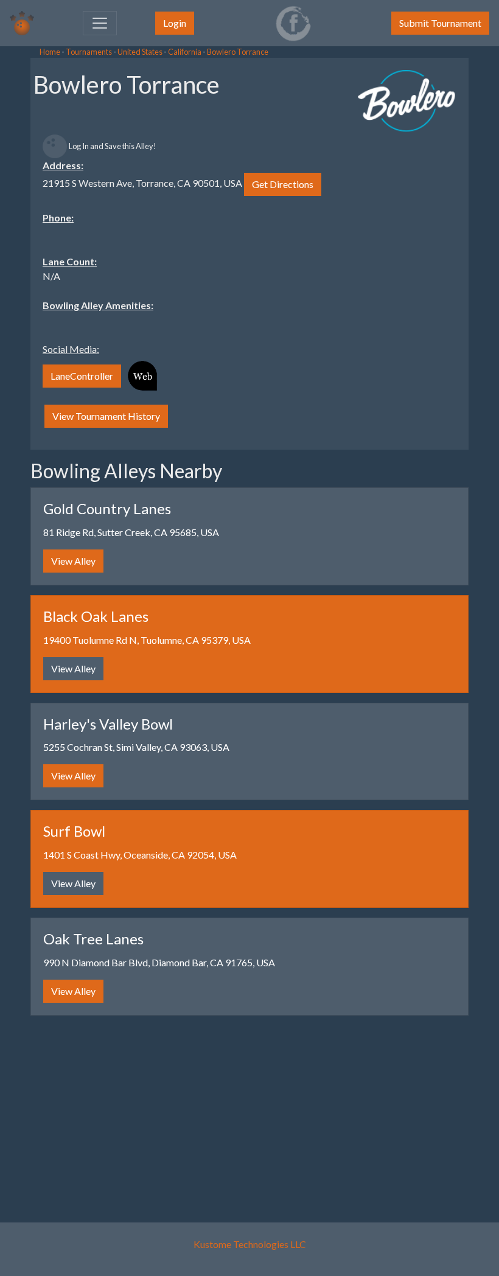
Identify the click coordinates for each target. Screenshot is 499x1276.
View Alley (73, 561)
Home (50, 52)
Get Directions (282, 184)
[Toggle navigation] (100, 23)
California (184, 52)
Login (174, 23)
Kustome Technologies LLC (250, 1244)
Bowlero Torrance (237, 52)
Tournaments (89, 52)
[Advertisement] (97, 243)
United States (139, 52)
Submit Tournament (440, 23)
